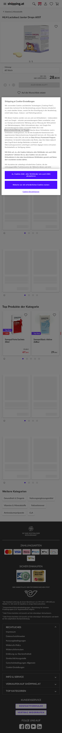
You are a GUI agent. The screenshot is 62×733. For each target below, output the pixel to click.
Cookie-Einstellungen (31, 191)
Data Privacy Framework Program (43, 137)
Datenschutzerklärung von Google (17, 130)
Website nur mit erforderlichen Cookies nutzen (31, 185)
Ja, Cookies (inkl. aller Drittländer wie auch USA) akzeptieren (31, 175)
